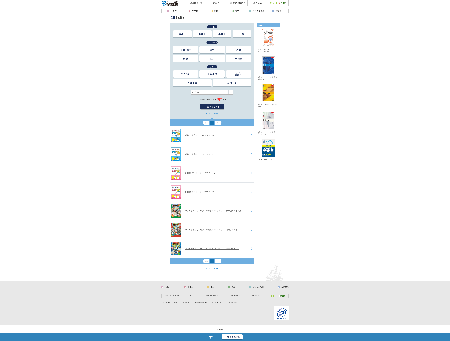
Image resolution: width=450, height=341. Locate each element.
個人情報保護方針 (201, 302)
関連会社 (186, 302)
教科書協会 (233, 302)
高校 (216, 11)
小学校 (174, 11)
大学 (237, 11)
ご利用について (235, 295)
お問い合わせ (257, 3)
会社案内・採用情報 (196, 3)
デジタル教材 (258, 11)
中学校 (195, 11)
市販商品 (280, 11)
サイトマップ (218, 302)
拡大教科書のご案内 (170, 302)
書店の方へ (217, 3)
